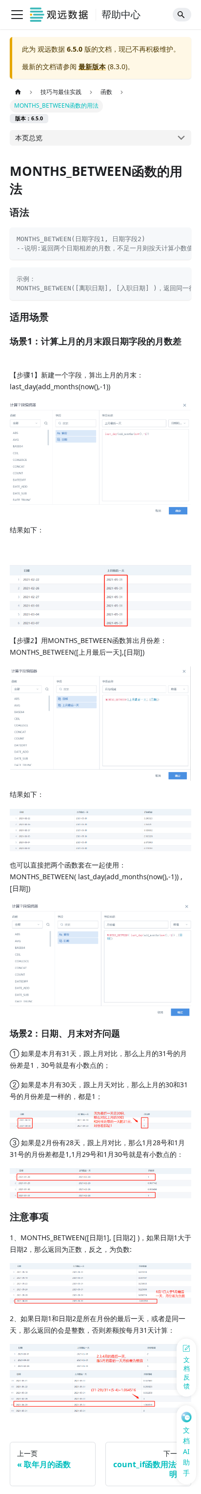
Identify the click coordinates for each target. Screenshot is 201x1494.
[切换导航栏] (17, 14)
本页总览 (28, 137)
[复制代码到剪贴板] (181, 238)
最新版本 (92, 66)
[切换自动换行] (165, 238)
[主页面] (18, 92)
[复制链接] (39, 213)
